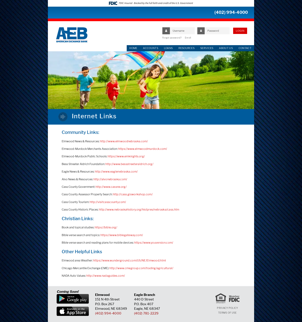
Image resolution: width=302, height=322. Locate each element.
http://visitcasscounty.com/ (108, 202)
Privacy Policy (227, 307)
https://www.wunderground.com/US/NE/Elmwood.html (129, 260)
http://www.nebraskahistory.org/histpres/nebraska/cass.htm (139, 209)
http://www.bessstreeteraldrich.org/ (129, 164)
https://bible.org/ (106, 227)
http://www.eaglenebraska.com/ (116, 171)
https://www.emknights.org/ (126, 156)
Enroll (188, 37)
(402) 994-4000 (231, 12)
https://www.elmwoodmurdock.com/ (142, 148)
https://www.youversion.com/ (153, 242)
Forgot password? (172, 37)
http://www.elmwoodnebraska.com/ (124, 141)
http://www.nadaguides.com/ (105, 275)
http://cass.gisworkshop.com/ (133, 194)
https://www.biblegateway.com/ (121, 235)
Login (240, 30)
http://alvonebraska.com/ (110, 179)
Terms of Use (227, 312)
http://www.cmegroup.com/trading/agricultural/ (141, 268)
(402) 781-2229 (146, 313)
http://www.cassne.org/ (111, 186)
